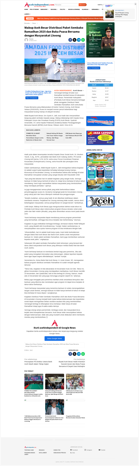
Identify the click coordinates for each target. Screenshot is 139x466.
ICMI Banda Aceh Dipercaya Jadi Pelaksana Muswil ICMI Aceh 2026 (74, 136)
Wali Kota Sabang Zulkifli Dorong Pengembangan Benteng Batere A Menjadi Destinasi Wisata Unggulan (44, 18)
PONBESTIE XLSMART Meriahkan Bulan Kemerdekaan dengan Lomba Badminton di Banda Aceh (33, 393)
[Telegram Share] (79, 40)
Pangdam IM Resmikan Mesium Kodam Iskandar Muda (75, 417)
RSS (73, 453)
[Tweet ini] (74, 40)
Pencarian (83, 4)
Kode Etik (57, 450)
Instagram (89, 450)
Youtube (103, 450)
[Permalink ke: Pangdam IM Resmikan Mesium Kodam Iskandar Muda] (75, 407)
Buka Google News (54, 338)
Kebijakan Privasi (60, 452)
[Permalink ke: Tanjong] (26, 40)
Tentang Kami (29, 450)
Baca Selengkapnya (31, 97)
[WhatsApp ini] (83, 40)
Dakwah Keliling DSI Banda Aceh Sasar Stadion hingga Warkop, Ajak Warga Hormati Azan (54, 393)
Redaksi (41, 450)
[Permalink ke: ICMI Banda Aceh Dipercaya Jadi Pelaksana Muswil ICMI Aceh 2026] (75, 381)
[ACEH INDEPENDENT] (39, 4)
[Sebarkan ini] (70, 40)
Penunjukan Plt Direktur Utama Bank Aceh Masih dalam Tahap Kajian (38, 361)
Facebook (75, 450)
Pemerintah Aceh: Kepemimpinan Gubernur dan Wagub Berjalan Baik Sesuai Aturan (54, 418)
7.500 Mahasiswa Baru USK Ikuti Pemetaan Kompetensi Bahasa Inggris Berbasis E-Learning (33, 418)
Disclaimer (43, 452)
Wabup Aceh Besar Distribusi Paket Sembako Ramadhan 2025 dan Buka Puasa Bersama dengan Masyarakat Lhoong (52, 345)
